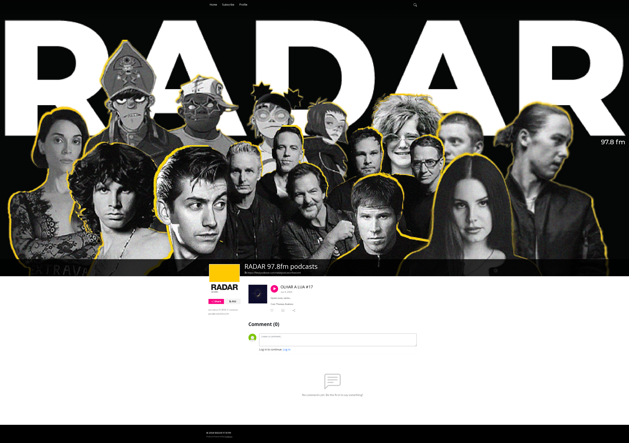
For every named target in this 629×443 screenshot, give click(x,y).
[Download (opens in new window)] (283, 310)
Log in (286, 349)
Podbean (228, 436)
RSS (234, 301)
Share (217, 301)
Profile (243, 4)
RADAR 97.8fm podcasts (281, 266)
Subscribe (228, 4)
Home (213, 4)
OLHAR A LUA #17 (297, 287)
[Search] (415, 4)
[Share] (294, 310)
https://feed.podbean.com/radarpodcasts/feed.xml (274, 272)
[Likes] (272, 310)
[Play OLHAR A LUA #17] (274, 289)
